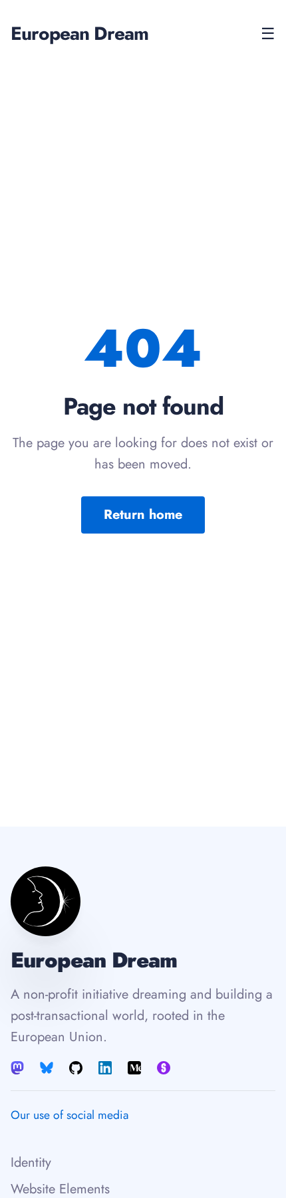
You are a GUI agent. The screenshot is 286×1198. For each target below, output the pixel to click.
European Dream (79, 34)
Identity (31, 1162)
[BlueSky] (46, 1067)
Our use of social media (69, 1115)
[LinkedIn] (105, 1067)
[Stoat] (163, 1067)
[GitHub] (76, 1067)
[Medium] (134, 1067)
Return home (143, 514)
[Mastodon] (19, 1067)
